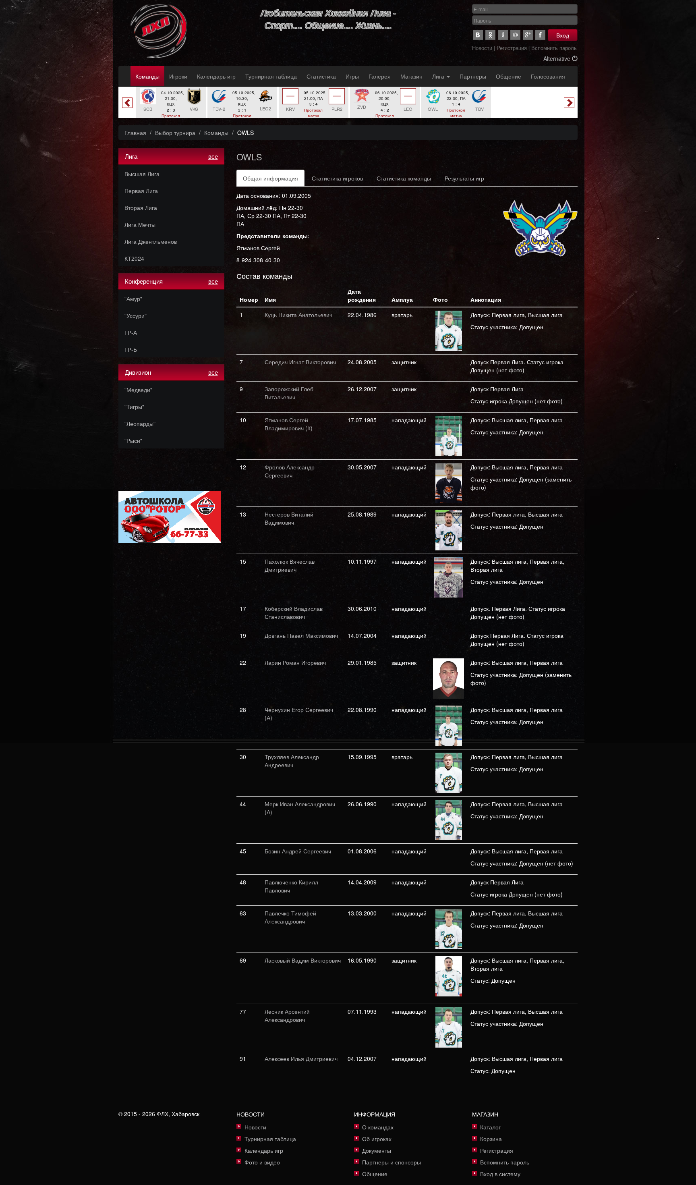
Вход (562, 35)
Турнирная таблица (271, 76)
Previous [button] (127, 103)
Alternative (557, 58)
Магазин (411, 76)
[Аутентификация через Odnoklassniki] (490, 35)
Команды (147, 76)
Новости (482, 48)
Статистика (321, 76)
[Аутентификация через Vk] (478, 35)
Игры (352, 76)
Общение (508, 76)
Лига (439, 76)
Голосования (548, 76)
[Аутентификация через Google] (528, 35)
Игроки (178, 76)
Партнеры (473, 76)
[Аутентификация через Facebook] (540, 35)
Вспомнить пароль (554, 48)
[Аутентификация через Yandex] (503, 35)
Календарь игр (216, 76)
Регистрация (512, 48)
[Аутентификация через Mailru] (515, 35)
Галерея (380, 76)
